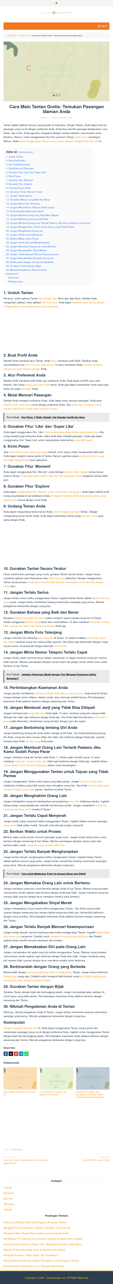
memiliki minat (89, 516)
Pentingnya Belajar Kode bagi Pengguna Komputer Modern (35, 1222)
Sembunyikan (26, 151)
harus (54, 360)
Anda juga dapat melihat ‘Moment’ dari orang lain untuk (51, 476)
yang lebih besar (83, 440)
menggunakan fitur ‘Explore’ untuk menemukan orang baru (49, 491)
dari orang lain (45, 638)
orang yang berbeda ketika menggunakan (49, 972)
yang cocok (10, 825)
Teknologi (9, 1204)
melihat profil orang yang (17, 404)
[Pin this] (16, 1054)
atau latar (74, 801)
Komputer (9, 1193)
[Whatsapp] (26, 1054)
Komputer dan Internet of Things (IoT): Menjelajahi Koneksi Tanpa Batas (43, 1244)
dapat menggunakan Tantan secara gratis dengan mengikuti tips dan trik (58, 141)
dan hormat (60, 646)
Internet (8, 1187)
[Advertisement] (56, 331)
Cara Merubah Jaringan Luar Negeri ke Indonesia (53, 1093)
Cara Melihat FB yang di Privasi (95, 1158)
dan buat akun (49, 302)
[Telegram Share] (21, 1054)
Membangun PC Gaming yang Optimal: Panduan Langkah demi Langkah (43, 1238)
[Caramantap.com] (56, 12)
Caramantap (17, 1149)
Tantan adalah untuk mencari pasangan (25, 765)
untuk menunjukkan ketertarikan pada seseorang (71, 432)
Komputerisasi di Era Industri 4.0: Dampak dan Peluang (34, 1266)
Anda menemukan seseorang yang (28, 452)
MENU (104, 26)
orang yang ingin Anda (37, 384)
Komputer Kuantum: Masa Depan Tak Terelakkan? (31, 1255)
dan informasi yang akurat (39, 364)
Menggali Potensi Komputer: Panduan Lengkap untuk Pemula (37, 1227)
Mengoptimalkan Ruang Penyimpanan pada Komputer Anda (36, 1233)
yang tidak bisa (36, 713)
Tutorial (7, 1209)
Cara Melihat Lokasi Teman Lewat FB (19, 1093)
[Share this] (6, 1054)
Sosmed (8, 1198)
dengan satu (10, 976)
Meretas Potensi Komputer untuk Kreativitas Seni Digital (34, 1249)
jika (57, 757)
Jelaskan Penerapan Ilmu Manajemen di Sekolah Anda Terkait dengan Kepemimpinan (90, 1094)
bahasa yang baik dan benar (29, 618)
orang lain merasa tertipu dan (30, 761)
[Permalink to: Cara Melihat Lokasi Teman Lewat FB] (20, 1078)
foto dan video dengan (76, 472)
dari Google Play (48, 298)
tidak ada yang (57, 578)
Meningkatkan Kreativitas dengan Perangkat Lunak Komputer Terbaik (41, 1260)
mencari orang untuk (91, 781)
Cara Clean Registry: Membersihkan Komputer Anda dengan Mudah (26, 1159)
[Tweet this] (11, 1054)
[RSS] (56, 3)
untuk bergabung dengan (66, 511)
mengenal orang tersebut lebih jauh (45, 845)
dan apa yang (32, 741)
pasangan (26, 388)
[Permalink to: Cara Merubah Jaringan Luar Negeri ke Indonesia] (56, 1078)
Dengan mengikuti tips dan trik (20, 1028)
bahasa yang (33, 622)
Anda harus (81, 137)
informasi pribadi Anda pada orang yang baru (59, 693)
